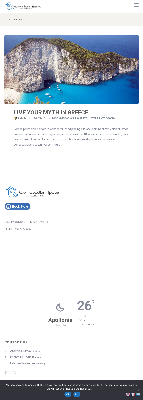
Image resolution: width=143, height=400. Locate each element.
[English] (128, 394)
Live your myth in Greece (51, 112)
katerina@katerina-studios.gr (28, 363)
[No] (138, 390)
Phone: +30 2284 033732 (25, 357)
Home (7, 19)
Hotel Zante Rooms (102, 118)
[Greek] (137, 394)
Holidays (81, 118)
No (77, 394)
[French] (133, 394)
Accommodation (63, 118)
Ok (68, 394)
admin (22, 118)
